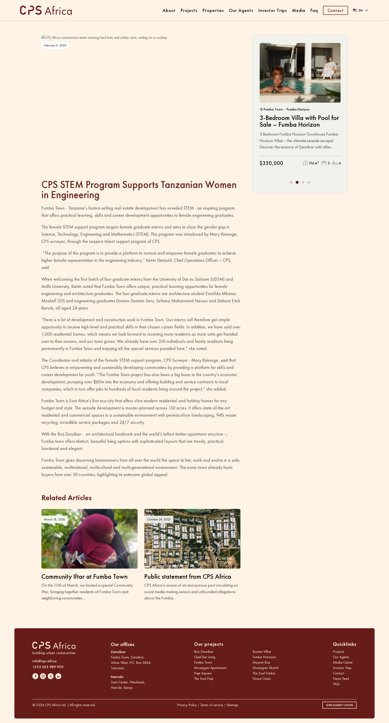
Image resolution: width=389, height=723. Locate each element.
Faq (314, 10)
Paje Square (203, 673)
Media (298, 10)
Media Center (343, 662)
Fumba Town (203, 662)
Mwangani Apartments (210, 667)
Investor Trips (272, 10)
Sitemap (232, 705)
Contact (336, 10)
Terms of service (211, 705)
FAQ (336, 684)
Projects (189, 10)
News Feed (341, 678)
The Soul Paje (203, 678)
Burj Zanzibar (203, 651)
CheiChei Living (204, 657)
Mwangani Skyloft (265, 667)
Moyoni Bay (261, 662)
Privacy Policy (187, 705)
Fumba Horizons (264, 657)
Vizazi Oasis (262, 678)
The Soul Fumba (264, 673)
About (169, 10)
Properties (213, 10)
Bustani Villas (262, 651)
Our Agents (241, 10)
